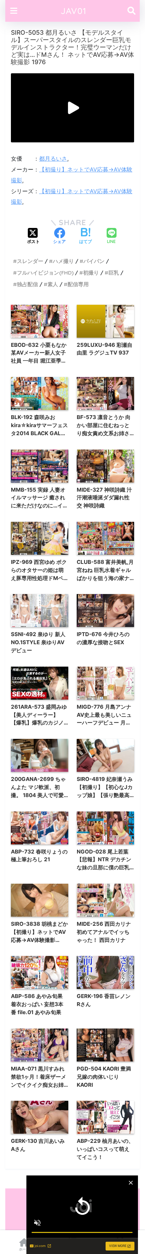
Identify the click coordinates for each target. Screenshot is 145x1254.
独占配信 (27, 284)
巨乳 (113, 272)
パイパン (94, 261)
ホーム (24, 1249)
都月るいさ (53, 158)
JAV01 (74, 10)
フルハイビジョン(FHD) (45, 272)
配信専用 (78, 284)
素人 (53, 284)
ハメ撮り (63, 261)
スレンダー (30, 261)
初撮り (91, 272)
